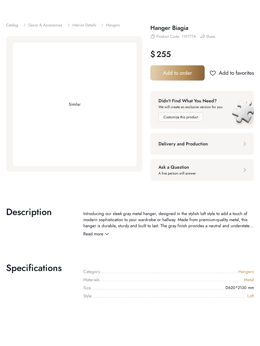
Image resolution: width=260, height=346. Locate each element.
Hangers (246, 271)
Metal (249, 280)
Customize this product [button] (181, 117)
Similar (74, 104)
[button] (202, 144)
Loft (250, 296)
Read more (93, 234)
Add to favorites (236, 73)
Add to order (177, 73)
